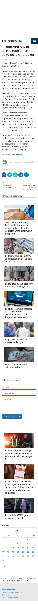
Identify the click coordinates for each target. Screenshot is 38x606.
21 (23, 552)
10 (3, 548)
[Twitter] (9, 174)
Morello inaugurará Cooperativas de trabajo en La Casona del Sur (28, 186)
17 (3, 552)
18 (8, 552)
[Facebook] (4, 174)
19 (13, 552)
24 (3, 556)
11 (7, 548)
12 (13, 548)
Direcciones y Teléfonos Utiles (12, 592)
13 (18, 548)
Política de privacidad (10, 598)
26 (13, 556)
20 (18, 552)
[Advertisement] (19, 19)
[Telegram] (26, 174)
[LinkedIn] (20, 174)
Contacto (5, 595)
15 (28, 548)
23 (33, 552)
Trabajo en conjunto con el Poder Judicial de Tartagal (9, 186)
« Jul (3, 566)
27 (18, 556)
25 (8, 556)
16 (33, 548)
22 (28, 552)
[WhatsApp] (15, 174)
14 (23, 548)
